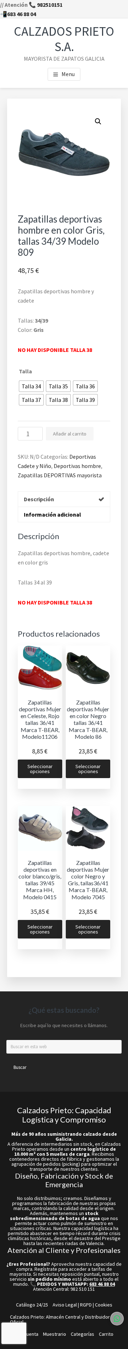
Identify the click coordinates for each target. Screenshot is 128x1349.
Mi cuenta (28, 1334)
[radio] (31, 386)
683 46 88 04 (21, 14)
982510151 (50, 4)
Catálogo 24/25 (32, 1304)
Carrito (106, 1334)
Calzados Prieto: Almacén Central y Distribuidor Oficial (60, 1319)
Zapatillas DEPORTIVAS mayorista (60, 475)
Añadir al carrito (69, 433)
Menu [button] (68, 74)
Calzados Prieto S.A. (64, 39)
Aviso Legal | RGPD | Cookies (82, 1304)
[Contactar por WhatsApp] (117, 1318)
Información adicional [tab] (52, 514)
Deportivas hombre (77, 465)
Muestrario (54, 1334)
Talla (25, 371)
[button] (98, 121)
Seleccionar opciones (40, 769)
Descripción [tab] (39, 499)
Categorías (82, 1334)
